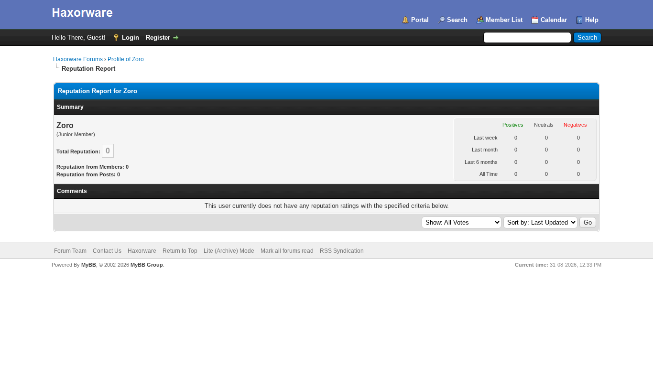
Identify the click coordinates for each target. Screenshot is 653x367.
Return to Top (180, 251)
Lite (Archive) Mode (229, 251)
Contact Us (107, 251)
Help (592, 19)
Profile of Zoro (126, 59)
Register (158, 37)
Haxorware (142, 251)
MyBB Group (147, 265)
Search (457, 19)
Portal (420, 19)
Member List (504, 19)
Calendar (554, 19)
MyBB (88, 265)
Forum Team (70, 251)
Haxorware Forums (78, 59)
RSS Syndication (342, 251)
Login (130, 37)
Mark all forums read (287, 251)
